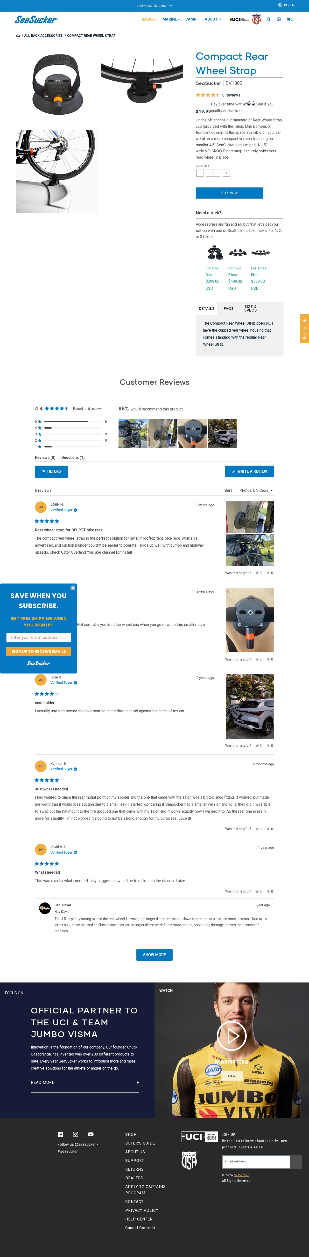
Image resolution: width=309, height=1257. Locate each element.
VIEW (232, 1076)
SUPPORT (134, 1160)
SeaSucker (208, 83)
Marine (170, 19)
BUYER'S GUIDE (140, 1143)
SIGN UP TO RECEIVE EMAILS (39, 651)
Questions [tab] (73, 458)
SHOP (131, 1134)
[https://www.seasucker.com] (18, 35)
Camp (191, 19)
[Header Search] (270, 19)
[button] (288, 19)
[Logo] (36, 19)
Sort (229, 490)
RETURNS (134, 1169)
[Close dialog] (72, 587)
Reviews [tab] (45, 458)
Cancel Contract (140, 1228)
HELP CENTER (139, 1219)
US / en (288, 5)
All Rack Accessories (43, 35)
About (211, 19)
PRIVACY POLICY (141, 1210)
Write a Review (255, 473)
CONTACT (134, 1201)
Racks (148, 19)
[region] (178, 433)
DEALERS (134, 1178)
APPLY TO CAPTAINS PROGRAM (145, 1189)
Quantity (203, 165)
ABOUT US (135, 1152)
